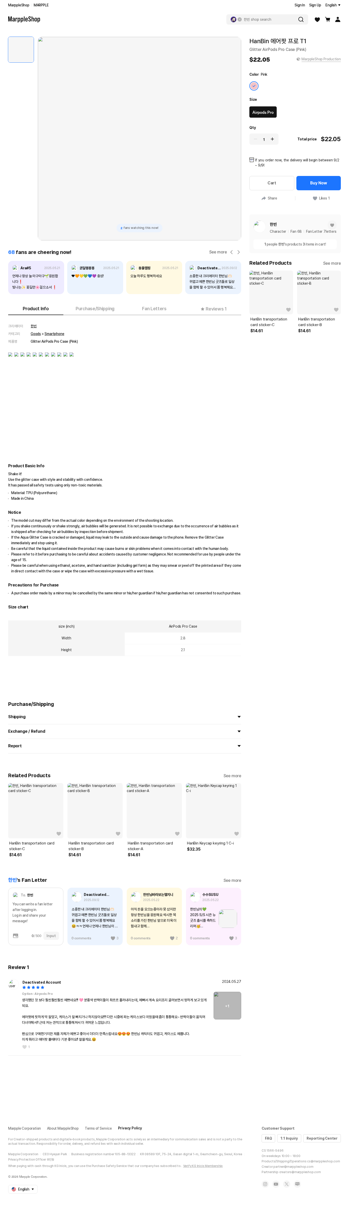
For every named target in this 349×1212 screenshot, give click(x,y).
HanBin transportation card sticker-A (150, 846)
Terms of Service (98, 1128)
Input (51, 936)
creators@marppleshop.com (300, 1172)
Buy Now (318, 183)
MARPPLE (41, 5)
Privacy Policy (130, 1128)
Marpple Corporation (24, 1128)
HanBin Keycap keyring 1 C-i (210, 843)
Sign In (300, 5)
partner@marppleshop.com (293, 1167)
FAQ (268, 1138)
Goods (36, 334)
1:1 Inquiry (289, 1138)
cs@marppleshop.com (323, 1161)
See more (218, 252)
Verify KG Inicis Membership (203, 1166)
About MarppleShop (63, 1128)
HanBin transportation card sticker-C (31, 846)
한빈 (34, 326)
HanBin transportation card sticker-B (91, 846)
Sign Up (315, 5)
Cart (271, 183)
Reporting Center (322, 1138)
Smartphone (54, 334)
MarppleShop (18, 5)
